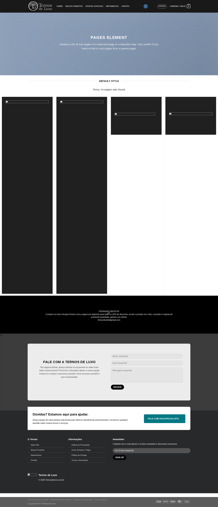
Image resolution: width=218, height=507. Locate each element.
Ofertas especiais (94, 6)
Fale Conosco (101, 500)
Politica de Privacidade (81, 445)
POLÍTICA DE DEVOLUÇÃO (38, 500)
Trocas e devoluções (80, 460)
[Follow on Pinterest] (69, 383)
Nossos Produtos (74, 6)
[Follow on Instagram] (146, 6)
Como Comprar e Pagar (81, 450)
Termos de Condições (83, 500)
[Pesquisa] (151, 6)
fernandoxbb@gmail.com (109, 320)
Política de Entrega (79, 455)
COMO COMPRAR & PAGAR (60, 500)
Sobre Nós (35, 445)
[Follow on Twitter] (65, 383)
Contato (125, 6)
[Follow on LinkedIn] (73, 383)
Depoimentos (112, 6)
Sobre (60, 6)
